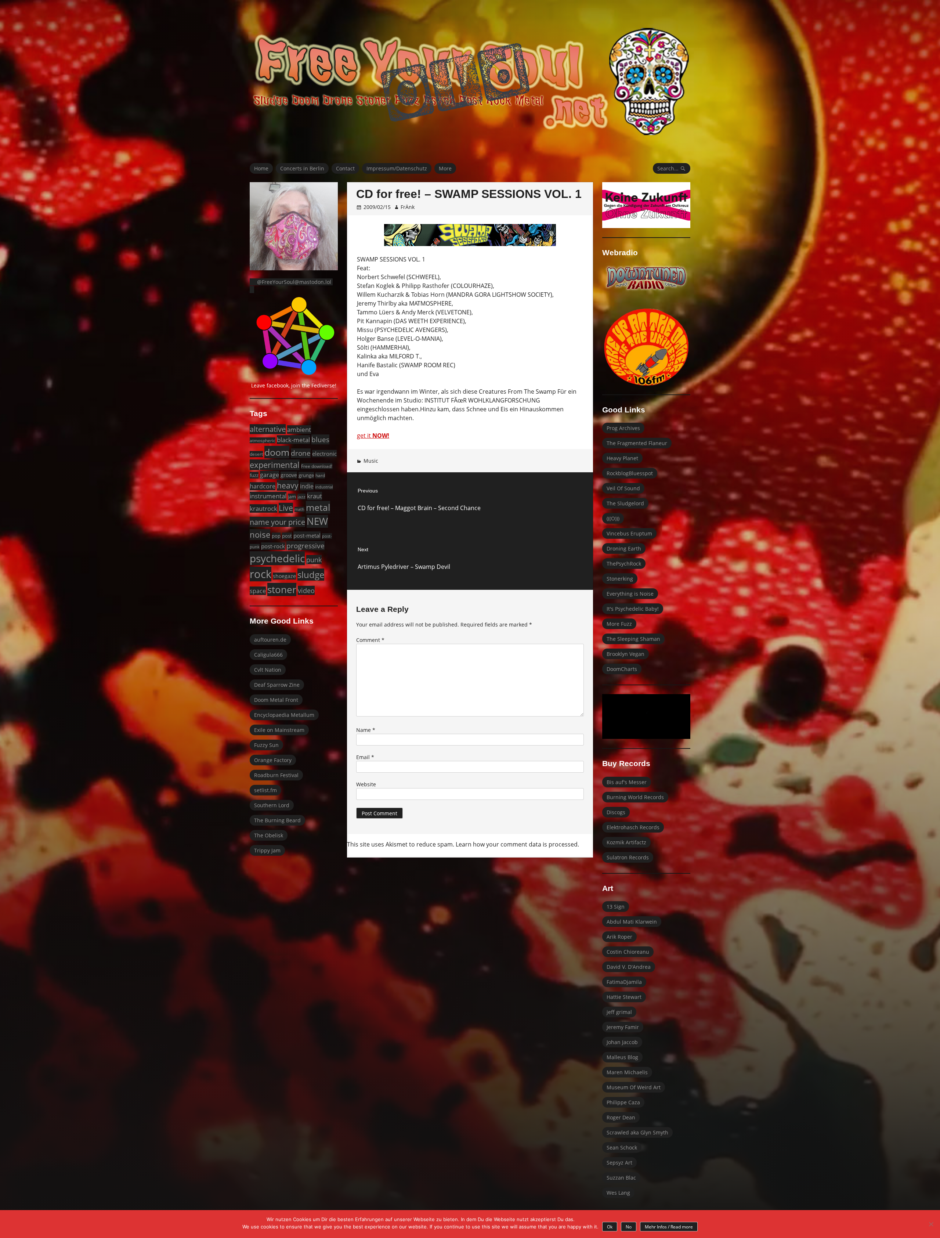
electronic (324, 453)
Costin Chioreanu (628, 951)
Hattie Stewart (624, 996)
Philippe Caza (623, 1102)
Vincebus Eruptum (629, 533)
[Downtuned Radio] (646, 278)
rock (260, 574)
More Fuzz (619, 623)
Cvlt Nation (267, 669)
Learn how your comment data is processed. (517, 844)
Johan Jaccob (622, 1042)
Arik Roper (619, 936)
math (299, 509)
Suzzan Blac (621, 1177)
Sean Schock (622, 1147)
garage (269, 475)
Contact (345, 168)
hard (320, 475)
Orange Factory (273, 760)
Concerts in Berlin (302, 168)
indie (307, 486)
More (445, 168)
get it (373, 436)
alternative (268, 429)
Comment (370, 639)
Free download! (316, 466)
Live (286, 508)
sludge (310, 575)
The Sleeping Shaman (633, 638)
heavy (288, 485)
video (306, 590)
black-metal (293, 439)
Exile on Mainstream (279, 729)
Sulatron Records (628, 857)
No (629, 1227)
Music (371, 460)
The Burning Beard (277, 820)
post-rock (273, 546)
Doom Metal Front (276, 699)
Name (365, 729)
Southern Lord (271, 805)
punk (314, 559)
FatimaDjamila (624, 981)
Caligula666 (268, 654)
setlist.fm (265, 790)
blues (320, 439)
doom (276, 452)
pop (276, 536)
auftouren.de (270, 639)
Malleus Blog (622, 1057)
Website (366, 784)
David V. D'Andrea (629, 966)
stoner (281, 589)
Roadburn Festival (276, 775)
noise (260, 534)
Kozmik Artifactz (626, 842)
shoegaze (284, 576)
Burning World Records (635, 797)
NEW (317, 521)
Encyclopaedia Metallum (284, 714)
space (258, 590)
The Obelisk (268, 835)
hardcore (262, 486)
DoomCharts (622, 668)
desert (256, 454)
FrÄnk (408, 206)
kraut (314, 496)
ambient (299, 429)
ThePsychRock (624, 563)
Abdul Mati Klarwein (632, 921)
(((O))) (613, 518)
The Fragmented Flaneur (637, 443)
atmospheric (262, 440)
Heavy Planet (622, 458)
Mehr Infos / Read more (669, 1227)
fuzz (254, 475)
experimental (275, 464)
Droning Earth (624, 548)
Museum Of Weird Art (634, 1087)
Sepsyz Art (619, 1162)
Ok (609, 1227)
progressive (305, 545)
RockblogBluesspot (630, 473)
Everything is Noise (630, 593)
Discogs (616, 812)
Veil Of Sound (623, 488)
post (287, 536)
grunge (306, 475)
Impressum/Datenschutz (396, 168)
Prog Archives (623, 428)
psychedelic (277, 558)
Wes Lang (618, 1192)
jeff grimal (619, 1011)
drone (301, 453)
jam (292, 497)
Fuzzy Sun (266, 744)
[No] (930, 1224)
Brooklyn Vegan (625, 653)
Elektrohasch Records (633, 827)
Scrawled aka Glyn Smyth (637, 1132)
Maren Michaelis (627, 1072)
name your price (277, 522)
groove (289, 475)
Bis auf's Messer (627, 782)
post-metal (307, 535)
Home (261, 168)
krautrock (263, 508)
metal (318, 507)
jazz (301, 496)
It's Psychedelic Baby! (633, 608)
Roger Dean (621, 1117)
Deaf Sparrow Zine (277, 684)
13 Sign (616, 906)
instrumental (268, 496)
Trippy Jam (267, 850)
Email (365, 757)
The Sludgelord (625, 503)
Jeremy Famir (623, 1027)
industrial (324, 487)
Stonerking (620, 578)
